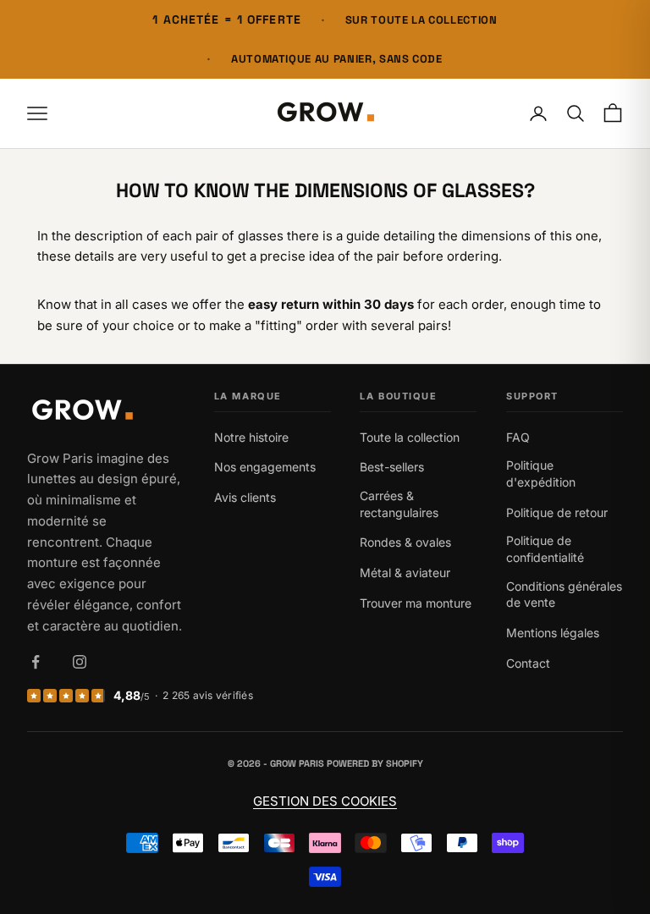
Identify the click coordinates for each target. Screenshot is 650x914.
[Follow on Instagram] (79, 661)
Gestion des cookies (325, 801)
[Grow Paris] (106, 412)
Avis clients (245, 497)
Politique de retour (557, 512)
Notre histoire (251, 437)
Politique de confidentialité (545, 548)
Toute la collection (410, 437)
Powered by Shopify (375, 763)
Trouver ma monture (415, 603)
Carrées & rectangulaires (399, 504)
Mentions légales (552, 632)
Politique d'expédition (541, 473)
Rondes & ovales (405, 542)
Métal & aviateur (405, 572)
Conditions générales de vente (564, 594)
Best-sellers (392, 467)
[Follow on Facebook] (35, 661)
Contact (528, 663)
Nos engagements (265, 467)
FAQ (518, 437)
